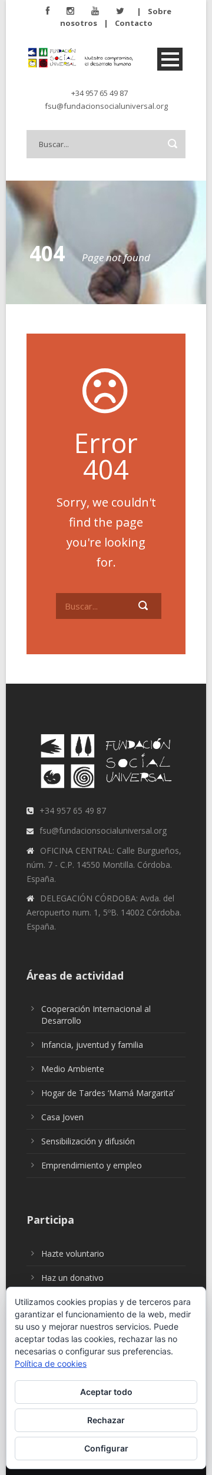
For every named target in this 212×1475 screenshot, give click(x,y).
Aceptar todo (106, 1392)
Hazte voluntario (72, 1253)
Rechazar (106, 1420)
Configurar (106, 1448)
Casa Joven (62, 1117)
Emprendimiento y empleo (91, 1165)
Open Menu (170, 59)
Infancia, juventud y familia (92, 1044)
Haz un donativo (72, 1277)
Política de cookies (51, 1364)
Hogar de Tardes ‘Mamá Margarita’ (107, 1092)
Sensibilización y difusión (88, 1141)
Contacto (134, 23)
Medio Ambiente (72, 1068)
